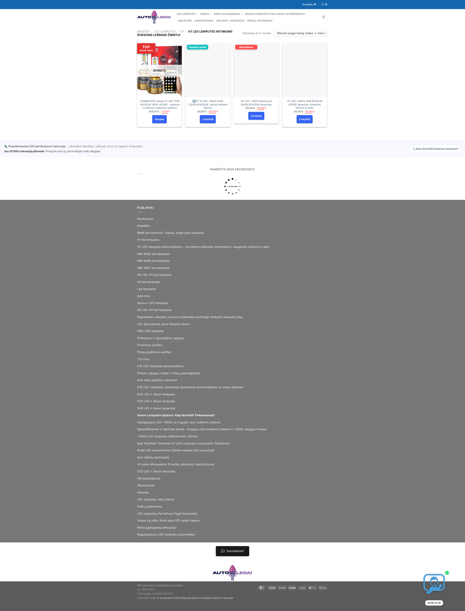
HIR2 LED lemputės (150, 331)
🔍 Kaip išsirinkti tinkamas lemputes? (435, 148)
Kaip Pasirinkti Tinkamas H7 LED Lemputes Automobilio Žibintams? (183, 443)
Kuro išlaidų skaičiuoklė (153, 457)
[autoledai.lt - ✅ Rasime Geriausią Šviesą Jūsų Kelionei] (154, 17)
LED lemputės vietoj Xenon (155, 499)
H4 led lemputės (148, 282)
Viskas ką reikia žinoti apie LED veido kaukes (168, 520)
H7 (182, 31)
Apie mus (143, 296)
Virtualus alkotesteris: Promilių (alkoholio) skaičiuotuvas (175, 464)
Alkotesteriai (203, 20)
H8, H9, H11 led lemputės (154, 275)
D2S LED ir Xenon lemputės (156, 394)
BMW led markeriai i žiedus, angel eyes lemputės (170, 233)
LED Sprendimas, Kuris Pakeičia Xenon (163, 324)
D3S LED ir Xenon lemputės (156, 401)
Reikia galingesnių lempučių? (156, 527)
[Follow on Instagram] (326, 4)
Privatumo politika (149, 345)
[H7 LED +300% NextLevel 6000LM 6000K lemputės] (256, 70)
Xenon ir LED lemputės (152, 303)
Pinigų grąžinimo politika (154, 352)
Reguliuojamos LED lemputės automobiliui (166, 534)
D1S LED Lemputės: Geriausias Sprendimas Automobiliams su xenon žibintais (190, 387)
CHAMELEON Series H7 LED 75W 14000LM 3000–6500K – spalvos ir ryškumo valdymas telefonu (159, 104)
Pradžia (143, 31)
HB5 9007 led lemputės (153, 268)
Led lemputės (186, 13)
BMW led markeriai (227, 13)
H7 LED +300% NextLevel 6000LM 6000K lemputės (256, 102)
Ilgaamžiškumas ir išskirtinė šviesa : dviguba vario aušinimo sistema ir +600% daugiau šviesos (202, 429)
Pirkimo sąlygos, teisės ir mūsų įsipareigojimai (168, 373)
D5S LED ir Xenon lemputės (156, 471)
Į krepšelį (207, 119)
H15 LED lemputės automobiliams (160, 366)
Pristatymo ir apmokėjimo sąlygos (160, 338)
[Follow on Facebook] (323, 4)
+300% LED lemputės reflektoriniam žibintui (167, 436)
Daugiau (159, 119)
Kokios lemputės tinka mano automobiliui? (275, 13)
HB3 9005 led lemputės (153, 254)
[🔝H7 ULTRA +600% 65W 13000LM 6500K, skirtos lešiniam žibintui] (207, 70)
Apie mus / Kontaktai (230, 20)
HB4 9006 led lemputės (153, 261)
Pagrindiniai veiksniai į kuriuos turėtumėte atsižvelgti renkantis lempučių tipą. (190, 317)
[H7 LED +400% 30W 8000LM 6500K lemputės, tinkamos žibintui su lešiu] (304, 70)
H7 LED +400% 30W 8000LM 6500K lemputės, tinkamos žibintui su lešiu (304, 104)
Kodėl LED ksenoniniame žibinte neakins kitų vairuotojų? (176, 450)
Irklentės (185, 20)
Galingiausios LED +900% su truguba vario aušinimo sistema (179, 422)
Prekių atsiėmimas (259, 20)
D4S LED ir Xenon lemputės (156, 408)
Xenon (204, 13)
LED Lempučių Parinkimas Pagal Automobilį (167, 513)
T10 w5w (143, 359)
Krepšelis (143, 225)
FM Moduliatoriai (148, 478)
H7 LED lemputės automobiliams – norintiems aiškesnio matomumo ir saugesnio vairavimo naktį (203, 247)
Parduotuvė (145, 219)
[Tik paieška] (323, 17)
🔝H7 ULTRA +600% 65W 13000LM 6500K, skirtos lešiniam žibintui (208, 104)
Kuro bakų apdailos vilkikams (157, 380)
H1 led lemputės (148, 239)
